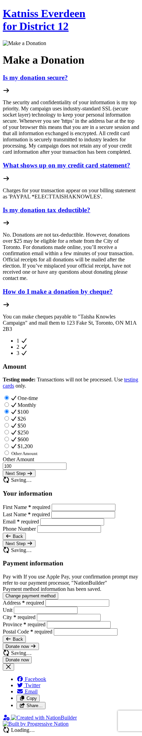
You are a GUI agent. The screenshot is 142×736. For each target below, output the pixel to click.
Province (24, 624)
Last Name (26, 514)
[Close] (8, 667)
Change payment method (30, 595)
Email (21, 521)
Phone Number (20, 529)
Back (17, 536)
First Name (26, 507)
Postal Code (27, 632)
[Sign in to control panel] (7, 718)
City (19, 617)
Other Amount (18, 459)
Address (23, 603)
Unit (8, 610)
